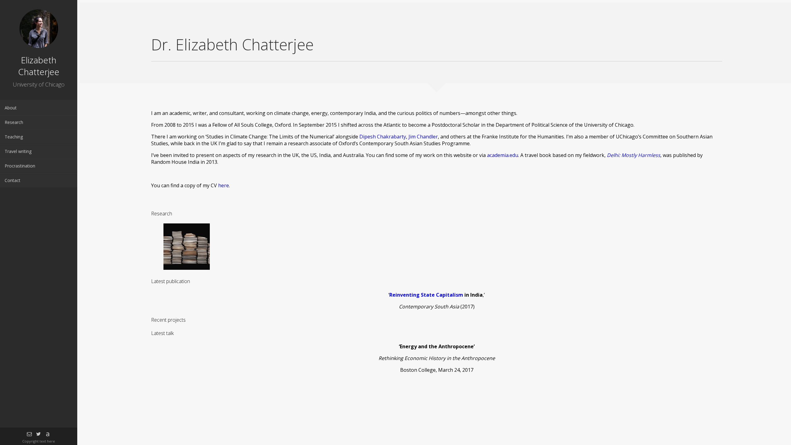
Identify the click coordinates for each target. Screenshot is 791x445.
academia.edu (502, 155)
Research (14, 122)
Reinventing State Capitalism (426, 294)
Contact (12, 180)
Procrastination (20, 166)
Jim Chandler (423, 136)
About (11, 108)
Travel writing (18, 151)
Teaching (14, 137)
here (223, 185)
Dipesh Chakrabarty (382, 136)
